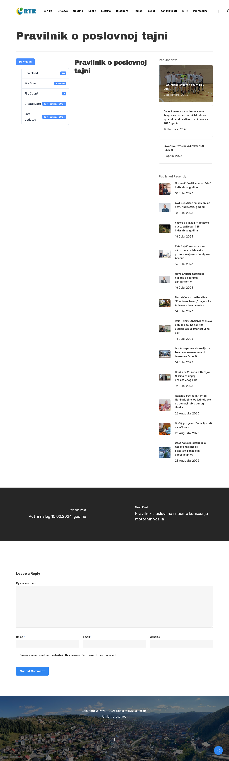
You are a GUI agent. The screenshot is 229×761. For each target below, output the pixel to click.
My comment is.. (26, 583)
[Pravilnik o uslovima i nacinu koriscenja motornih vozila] (171, 514)
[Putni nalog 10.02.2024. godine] (57, 514)
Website (155, 637)
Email (87, 637)
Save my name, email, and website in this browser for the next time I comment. (68, 655)
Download (25, 61)
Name (20, 637)
